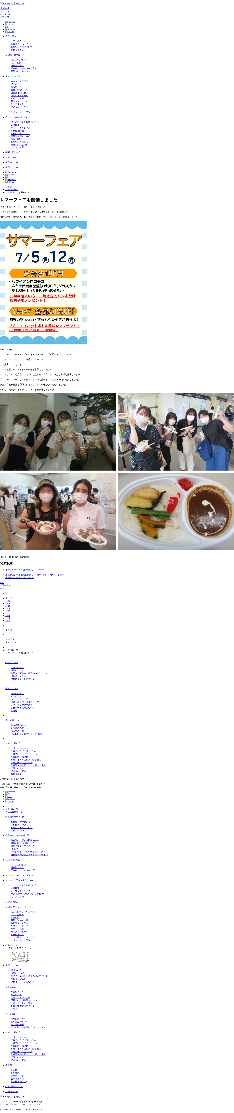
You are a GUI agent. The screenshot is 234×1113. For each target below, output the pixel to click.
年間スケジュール (19, 101)
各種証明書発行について (23, 708)
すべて (3, 593)
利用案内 (15, 1073)
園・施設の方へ (13, 720)
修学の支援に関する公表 (23, 846)
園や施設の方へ (18, 725)
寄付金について (18, 50)
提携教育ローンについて (23, 679)
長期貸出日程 (17, 1079)
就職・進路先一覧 (19, 920)
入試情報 (15, 125)
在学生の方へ (11, 162)
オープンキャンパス (20, 128)
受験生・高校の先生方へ (17, 117)
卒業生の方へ (11, 688)
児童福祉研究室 (18, 771)
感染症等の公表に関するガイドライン (29, 854)
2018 (7, 620)
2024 (7, 606)
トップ (8, 187)
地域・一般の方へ (14, 743)
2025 (7, 603)
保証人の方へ (11, 167)
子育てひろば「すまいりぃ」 (25, 754)
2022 (7, 611)
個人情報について (14, 1086)
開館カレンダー (18, 1076)
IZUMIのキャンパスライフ (18, 907)
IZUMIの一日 (17, 84)
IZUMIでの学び (12, 55)
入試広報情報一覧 (14, 812)
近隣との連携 (17, 768)
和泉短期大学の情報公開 (17, 835)
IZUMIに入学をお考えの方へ (25, 122)
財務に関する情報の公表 (23, 843)
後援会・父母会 (18, 676)
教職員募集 (16, 774)
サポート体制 (17, 98)
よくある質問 (17, 147)
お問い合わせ (11, 1091)
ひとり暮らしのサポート (23, 937)
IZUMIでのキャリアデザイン (19, 875)
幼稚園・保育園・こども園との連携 (28, 765)
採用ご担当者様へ (14, 152)
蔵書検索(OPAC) (19, 1081)
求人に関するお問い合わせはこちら (28, 734)
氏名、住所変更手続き (21, 705)
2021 (7, 613)
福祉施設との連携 (19, 757)
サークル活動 (17, 104)
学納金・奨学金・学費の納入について (29, 673)
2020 (7, 615)
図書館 (8, 1065)
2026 (7, 601)
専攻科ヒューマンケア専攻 (24, 68)
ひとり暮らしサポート (21, 107)
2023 (7, 608)
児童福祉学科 (17, 65)
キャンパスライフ (14, 76)
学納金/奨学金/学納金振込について (27, 894)
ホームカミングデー (20, 699)
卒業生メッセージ (19, 95)
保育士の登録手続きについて (25, 702)
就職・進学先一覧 (19, 90)
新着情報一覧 (11, 189)
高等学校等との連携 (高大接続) (26, 760)
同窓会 (14, 710)
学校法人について (19, 44)
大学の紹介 (10, 36)
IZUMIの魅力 (17, 63)
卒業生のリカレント (20, 71)
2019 (7, 618)
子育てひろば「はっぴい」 (24, 751)
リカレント (16, 696)
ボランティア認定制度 (21, 762)
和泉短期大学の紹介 (15, 817)
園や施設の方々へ (19, 728)
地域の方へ (10, 157)
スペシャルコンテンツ (21, 112)
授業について (17, 670)
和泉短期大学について (21, 47)
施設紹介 (15, 87)
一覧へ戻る (5, 585)
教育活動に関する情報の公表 (25, 840)
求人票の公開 (17, 731)
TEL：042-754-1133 (9, 1104)
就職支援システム (19, 93)
